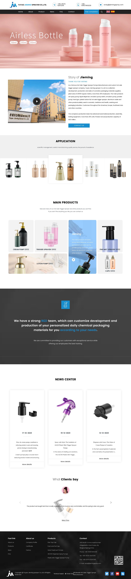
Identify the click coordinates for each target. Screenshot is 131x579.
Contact (71, 12)
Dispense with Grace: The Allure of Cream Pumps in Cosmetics (104, 443)
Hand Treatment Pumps (55, 550)
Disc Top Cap (52, 542)
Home (20, 12)
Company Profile (31, 542)
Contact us (79, 125)
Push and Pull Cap (54, 546)
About (30, 12)
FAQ (61, 12)
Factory (28, 550)
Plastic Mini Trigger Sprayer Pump (58, 558)
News (52, 12)
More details (27, 464)
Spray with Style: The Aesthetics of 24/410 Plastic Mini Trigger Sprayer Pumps (65, 445)
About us (11, 542)
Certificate (29, 546)
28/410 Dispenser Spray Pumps (58, 554)
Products (11, 546)
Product (41, 12)
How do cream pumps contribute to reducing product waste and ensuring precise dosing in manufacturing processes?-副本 (27, 446)
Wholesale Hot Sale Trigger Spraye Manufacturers (84, 574)
